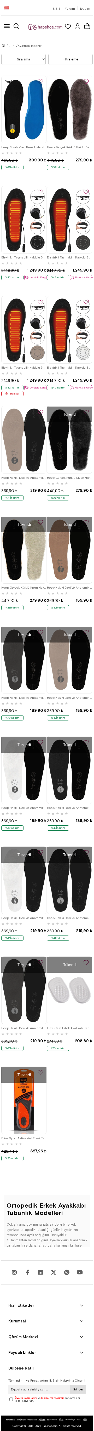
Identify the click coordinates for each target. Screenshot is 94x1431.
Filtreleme (70, 59)
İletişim (84, 8)
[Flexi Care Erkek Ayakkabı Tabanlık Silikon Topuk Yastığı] (69, 990)
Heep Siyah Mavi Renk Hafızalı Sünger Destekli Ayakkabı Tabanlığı (23, 147)
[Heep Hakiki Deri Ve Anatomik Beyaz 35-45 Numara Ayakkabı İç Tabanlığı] (24, 770)
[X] (53, 1272)
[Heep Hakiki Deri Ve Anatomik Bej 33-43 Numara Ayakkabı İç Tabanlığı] (24, 440)
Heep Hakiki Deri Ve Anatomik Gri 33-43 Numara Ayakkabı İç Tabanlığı (23, 1028)
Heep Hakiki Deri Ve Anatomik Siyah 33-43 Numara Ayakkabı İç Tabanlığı (69, 918)
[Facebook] (27, 1272)
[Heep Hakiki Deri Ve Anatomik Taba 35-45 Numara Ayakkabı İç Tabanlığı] (69, 550)
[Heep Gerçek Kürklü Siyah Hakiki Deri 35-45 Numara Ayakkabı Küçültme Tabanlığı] (69, 440)
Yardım (70, 8)
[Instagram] (14, 1272)
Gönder (78, 1389)
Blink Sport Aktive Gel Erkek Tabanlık (23, 1138)
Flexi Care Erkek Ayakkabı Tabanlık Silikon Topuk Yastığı (69, 1028)
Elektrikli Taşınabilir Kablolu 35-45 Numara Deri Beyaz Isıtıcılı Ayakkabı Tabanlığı (69, 367)
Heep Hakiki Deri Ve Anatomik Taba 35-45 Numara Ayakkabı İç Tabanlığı (69, 587)
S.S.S (57, 8)
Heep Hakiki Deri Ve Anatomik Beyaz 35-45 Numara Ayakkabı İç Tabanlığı (23, 808)
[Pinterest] (66, 1272)
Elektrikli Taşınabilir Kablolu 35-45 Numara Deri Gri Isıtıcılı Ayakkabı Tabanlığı (69, 257)
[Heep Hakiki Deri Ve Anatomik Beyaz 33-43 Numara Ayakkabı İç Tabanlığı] (24, 880)
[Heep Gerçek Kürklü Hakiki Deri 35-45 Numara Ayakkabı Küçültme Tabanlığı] (69, 109)
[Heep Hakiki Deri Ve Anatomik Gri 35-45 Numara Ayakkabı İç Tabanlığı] (24, 660)
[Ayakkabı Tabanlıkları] (18, 46)
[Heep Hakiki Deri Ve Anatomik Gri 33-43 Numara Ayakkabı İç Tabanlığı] (24, 990)
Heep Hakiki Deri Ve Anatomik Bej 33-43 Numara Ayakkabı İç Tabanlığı (23, 478)
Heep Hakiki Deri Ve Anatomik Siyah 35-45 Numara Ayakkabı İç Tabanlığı (69, 808)
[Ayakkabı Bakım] (13, 46)
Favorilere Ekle (40, 82)
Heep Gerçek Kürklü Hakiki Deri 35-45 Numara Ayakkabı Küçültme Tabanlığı (69, 147)
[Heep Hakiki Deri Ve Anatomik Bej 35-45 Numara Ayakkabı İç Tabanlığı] (69, 660)
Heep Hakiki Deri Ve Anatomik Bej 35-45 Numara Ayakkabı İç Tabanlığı (69, 698)
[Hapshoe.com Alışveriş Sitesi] (45, 26)
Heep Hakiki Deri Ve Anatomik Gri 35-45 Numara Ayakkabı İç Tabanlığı (23, 698)
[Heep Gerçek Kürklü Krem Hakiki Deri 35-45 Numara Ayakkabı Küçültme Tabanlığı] (24, 550)
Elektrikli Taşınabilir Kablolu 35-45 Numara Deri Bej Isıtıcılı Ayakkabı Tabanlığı (23, 367)
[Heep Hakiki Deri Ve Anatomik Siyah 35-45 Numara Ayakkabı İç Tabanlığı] (69, 770)
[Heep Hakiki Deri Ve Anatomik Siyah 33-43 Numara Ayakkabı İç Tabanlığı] (69, 880)
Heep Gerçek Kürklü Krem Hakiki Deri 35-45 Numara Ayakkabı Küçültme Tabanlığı (23, 587)
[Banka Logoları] (47, 1419)
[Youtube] (40, 1272)
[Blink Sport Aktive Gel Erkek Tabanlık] (24, 1100)
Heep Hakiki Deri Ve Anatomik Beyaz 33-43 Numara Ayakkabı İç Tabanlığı (23, 918)
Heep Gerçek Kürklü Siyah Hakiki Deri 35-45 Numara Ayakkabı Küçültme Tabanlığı (69, 478)
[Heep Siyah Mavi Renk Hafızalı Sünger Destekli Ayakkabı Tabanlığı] (24, 109)
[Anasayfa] (7, 46)
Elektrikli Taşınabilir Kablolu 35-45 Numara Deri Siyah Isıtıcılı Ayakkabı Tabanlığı (23, 257)
